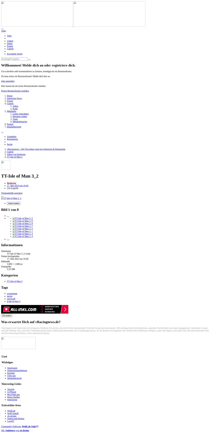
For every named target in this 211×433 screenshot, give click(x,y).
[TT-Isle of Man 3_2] (23, 218)
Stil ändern (6, 316)
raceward (11, 299)
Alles (9, 36)
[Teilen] (2, 196)
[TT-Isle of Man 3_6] (23, 221)
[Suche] (2, 29)
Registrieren (12, 139)
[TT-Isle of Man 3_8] (23, 223)
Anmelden (11, 136)
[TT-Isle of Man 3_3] (23, 236)
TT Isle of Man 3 (14, 281)
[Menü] (2, 132)
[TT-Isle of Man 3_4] (23, 234)
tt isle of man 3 (13, 301)
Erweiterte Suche (14, 54)
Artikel (10, 41)
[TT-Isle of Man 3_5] (23, 228)
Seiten (9, 43)
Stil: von (15, 430)
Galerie (10, 49)
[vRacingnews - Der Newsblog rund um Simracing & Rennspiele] (73, 26)
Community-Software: (19, 426)
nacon (9, 296)
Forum (10, 46)
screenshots (12, 293)
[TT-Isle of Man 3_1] (23, 231)
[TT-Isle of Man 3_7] (23, 226)
